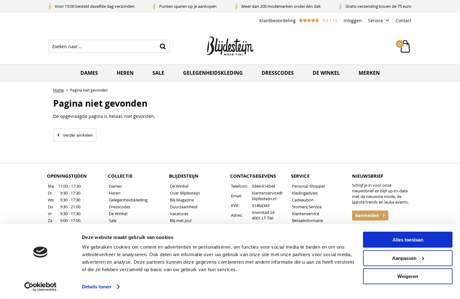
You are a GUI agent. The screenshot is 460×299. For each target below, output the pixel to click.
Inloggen (353, 20)
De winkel (326, 72)
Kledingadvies (305, 193)
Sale (158, 72)
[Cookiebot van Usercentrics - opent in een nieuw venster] (40, 286)
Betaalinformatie (307, 220)
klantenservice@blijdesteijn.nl (267, 195)
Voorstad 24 (263, 212)
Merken (369, 72)
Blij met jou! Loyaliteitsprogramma (190, 223)
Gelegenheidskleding (213, 72)
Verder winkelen (78, 135)
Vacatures (179, 213)
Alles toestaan (407, 239)
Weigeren (407, 276)
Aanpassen (404, 258)
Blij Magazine (182, 200)
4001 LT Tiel (262, 218)
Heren (125, 72)
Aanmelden (367, 215)
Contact (403, 20)
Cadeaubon (303, 200)
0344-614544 (263, 186)
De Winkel (118, 213)
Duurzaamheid (183, 207)
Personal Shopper (308, 186)
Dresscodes (278, 72)
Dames (89, 72)
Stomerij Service (307, 207)
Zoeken (163, 46)
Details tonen (96, 286)
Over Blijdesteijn (185, 193)
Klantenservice (305, 213)
